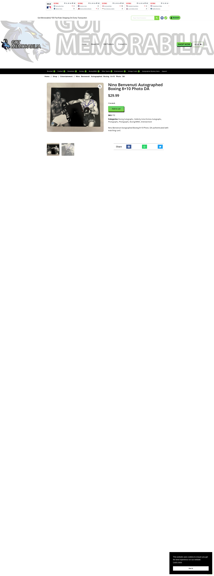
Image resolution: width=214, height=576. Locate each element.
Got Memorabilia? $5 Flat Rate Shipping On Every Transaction (62, 18)
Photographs (113, 122)
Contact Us (122, 44)
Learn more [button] (177, 562)
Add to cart (116, 109)
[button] (51, 71)
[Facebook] (162, 17)
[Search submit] (156, 18)
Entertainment (66, 76)
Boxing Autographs (125, 119)
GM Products (108, 44)
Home (84, 44)
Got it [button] (191, 568)
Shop (55, 76)
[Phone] (165, 17)
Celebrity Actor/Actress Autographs (147, 119)
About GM (95, 44)
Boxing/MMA (135, 122)
